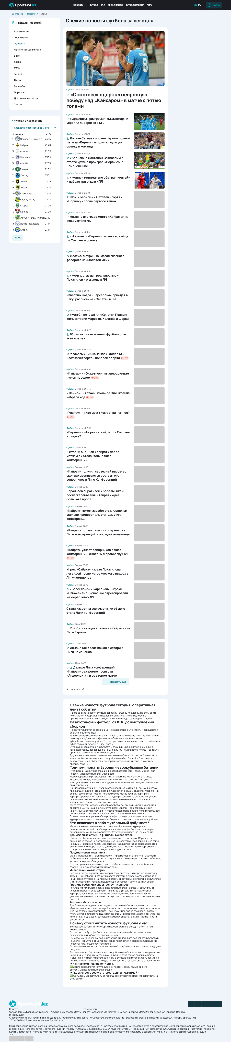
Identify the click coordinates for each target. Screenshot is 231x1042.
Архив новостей (75, 689)
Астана (24, 151)
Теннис (18, 74)
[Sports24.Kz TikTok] (211, 1004)
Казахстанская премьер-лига (86, 735)
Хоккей (18, 61)
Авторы (178, 1017)
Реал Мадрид (147, 1011)
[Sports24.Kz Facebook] (191, 1004)
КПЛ (103, 5)
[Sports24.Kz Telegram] (198, 1004)
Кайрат (24, 145)
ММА (17, 67)
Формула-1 (20, 92)
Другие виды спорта (26, 98)
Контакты (26, 1017)
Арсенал (160, 1011)
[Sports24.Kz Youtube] (204, 1004)
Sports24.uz (189, 1017)
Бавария (170, 1011)
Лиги (150, 5)
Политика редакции (162, 1017)
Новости (78, 5)
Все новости (21, 31)
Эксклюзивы (115, 5)
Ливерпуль (134, 1011)
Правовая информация (138, 1017)
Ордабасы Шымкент (31, 139)
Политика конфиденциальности (50, 1017)
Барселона (97, 1011)
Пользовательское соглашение (106, 1017)
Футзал (18, 80)
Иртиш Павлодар (29, 223)
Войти (216, 5)
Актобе (24, 163)
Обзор (17, 237)
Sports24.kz (17, 13)
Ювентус (181, 1011)
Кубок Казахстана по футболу (86, 741)
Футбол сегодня (135, 5)
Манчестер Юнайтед (115, 1011)
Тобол (23, 187)
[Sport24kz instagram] (218, 1004)
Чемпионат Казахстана (27, 49)
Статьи (18, 104)
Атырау (24, 205)
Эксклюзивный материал (84, 946)
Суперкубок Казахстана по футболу (90, 746)
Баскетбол (20, 86)
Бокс (17, 55)
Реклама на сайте (78, 1017)
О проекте (15, 1017)
